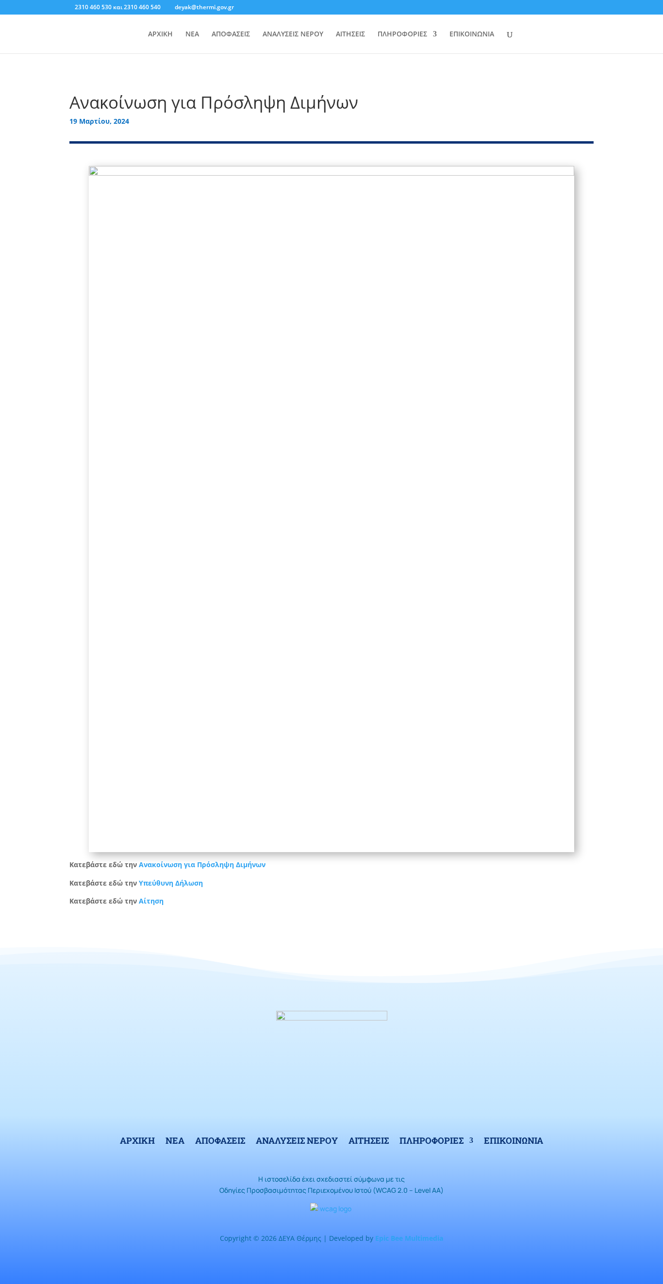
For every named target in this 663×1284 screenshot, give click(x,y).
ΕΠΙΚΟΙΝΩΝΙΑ (471, 34)
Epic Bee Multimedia (409, 1238)
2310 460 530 (93, 7)
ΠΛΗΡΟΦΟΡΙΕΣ (402, 34)
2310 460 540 (142, 7)
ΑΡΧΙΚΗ (160, 34)
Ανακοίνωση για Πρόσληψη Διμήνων (202, 864)
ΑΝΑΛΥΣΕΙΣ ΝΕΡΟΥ (293, 34)
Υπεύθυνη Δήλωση (171, 883)
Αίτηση (151, 900)
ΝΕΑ (192, 34)
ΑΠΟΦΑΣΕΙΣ (231, 34)
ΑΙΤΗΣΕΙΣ (350, 34)
